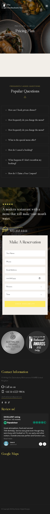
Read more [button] (8, 439)
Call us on (10, 387)
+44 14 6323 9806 (15, 391)
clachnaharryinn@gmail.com (11, 397)
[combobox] (11, 287)
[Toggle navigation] (46, 6)
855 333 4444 (18, 230)
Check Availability (25, 304)
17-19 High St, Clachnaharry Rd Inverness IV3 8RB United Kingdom (22, 379)
